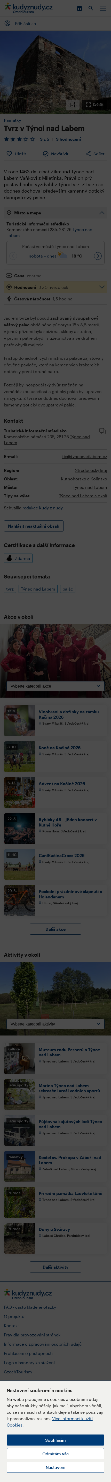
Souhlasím (55, 1440)
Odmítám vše (55, 1453)
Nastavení (55, 1467)
